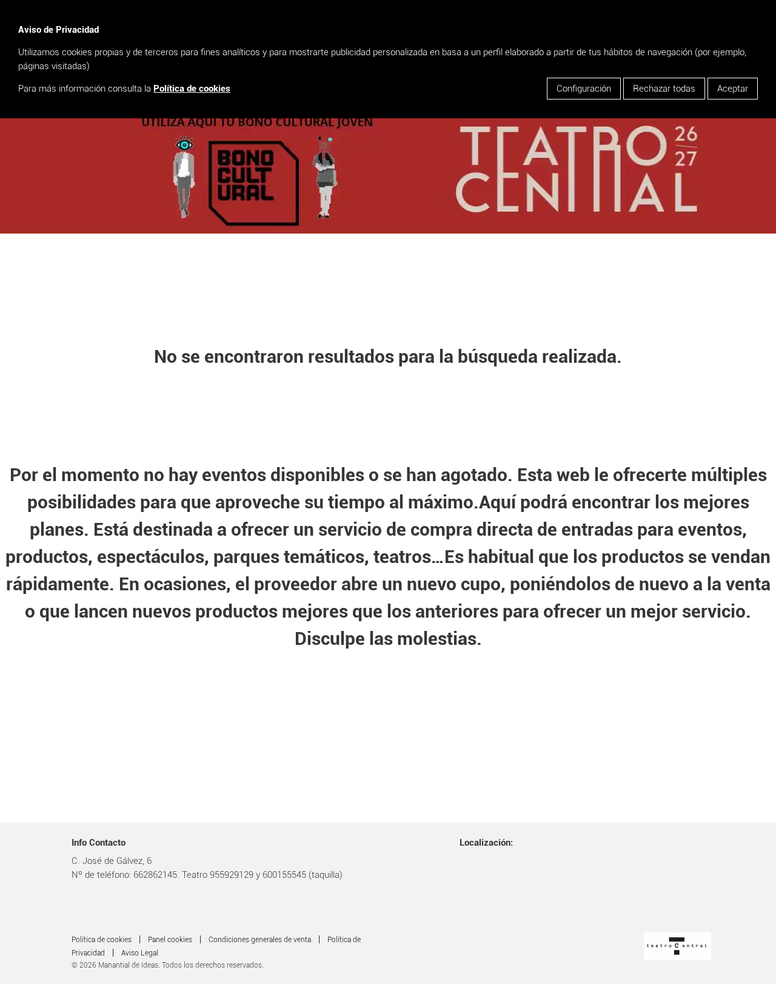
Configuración (584, 88)
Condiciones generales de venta (260, 939)
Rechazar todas (664, 88)
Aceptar (732, 88)
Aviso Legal (139, 953)
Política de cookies (191, 88)
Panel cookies (170, 939)
